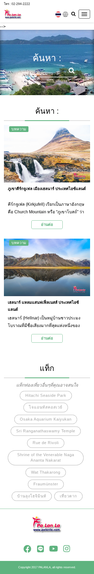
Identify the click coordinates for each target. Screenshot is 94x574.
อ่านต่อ (47, 224)
